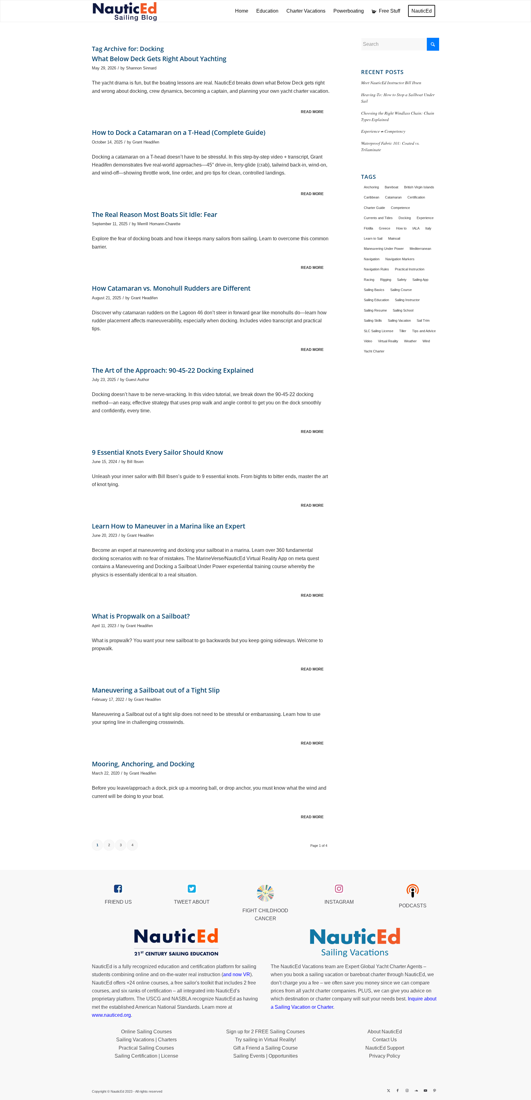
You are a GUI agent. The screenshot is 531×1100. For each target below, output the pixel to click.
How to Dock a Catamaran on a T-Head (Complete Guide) (179, 132)
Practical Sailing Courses (146, 1048)
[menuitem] (241, 11)
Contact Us (384, 1039)
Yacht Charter (374, 351)
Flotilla (368, 228)
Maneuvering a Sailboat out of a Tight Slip (156, 690)
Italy (428, 228)
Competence (400, 208)
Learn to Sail (373, 238)
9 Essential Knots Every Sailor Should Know (157, 452)
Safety (402, 279)
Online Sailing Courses (146, 1031)
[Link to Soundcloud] (416, 1090)
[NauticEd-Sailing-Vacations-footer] (355, 942)
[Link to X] (388, 1090)
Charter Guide (374, 208)
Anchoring (371, 187)
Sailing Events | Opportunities (265, 1056)
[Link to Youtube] (425, 1090)
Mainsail (394, 238)
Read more (312, 112)
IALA (415, 228)
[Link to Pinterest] (434, 1090)
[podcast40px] (413, 891)
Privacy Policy (384, 1056)
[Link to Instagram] (406, 1090)
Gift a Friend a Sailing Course (265, 1048)
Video (368, 341)
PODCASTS (413, 905)
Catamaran (393, 197)
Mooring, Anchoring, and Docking (143, 764)
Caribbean (371, 197)
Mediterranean (420, 248)
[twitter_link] (192, 889)
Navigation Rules (376, 269)
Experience (425, 218)
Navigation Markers (400, 259)
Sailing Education (376, 300)
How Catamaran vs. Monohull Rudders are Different (171, 288)
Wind (426, 341)
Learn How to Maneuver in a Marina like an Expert (168, 526)
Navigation (372, 259)
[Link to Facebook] (397, 1090)
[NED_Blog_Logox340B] (125, 11)
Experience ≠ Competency (383, 131)
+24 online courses (147, 982)
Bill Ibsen (135, 461)
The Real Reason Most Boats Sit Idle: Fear (154, 214)
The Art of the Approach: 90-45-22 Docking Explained (173, 370)
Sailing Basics (374, 290)
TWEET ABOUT (192, 902)
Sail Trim (423, 320)
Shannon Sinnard (141, 68)
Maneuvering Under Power (384, 248)
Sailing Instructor (407, 300)
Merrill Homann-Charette (158, 224)
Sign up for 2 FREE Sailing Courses (265, 1031)
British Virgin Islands (419, 187)
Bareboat (391, 187)
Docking (405, 218)
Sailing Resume (375, 310)
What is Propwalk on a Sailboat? (141, 616)
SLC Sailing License (378, 331)
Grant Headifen (145, 142)
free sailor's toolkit (195, 982)
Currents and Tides (378, 218)
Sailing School (403, 310)
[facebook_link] (118, 889)
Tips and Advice (424, 331)
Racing (369, 279)
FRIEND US (118, 902)
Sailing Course (401, 290)
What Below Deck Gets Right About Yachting (159, 58)
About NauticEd (385, 1031)
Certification (416, 197)
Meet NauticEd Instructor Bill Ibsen (391, 82)
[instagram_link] (339, 889)
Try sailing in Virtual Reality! (265, 1039)
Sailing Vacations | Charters (146, 1039)
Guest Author (137, 379)
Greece (384, 228)
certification (159, 990)
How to (401, 228)
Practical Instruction (409, 269)
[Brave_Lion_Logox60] (265, 893)
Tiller (402, 331)
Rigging (385, 279)
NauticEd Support (384, 1048)
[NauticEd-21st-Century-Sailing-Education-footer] (176, 942)
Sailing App (420, 279)
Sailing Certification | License (146, 1056)
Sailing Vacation (399, 320)
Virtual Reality (388, 341)
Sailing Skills (373, 320)
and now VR (236, 974)
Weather (410, 341)
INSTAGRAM (339, 902)
